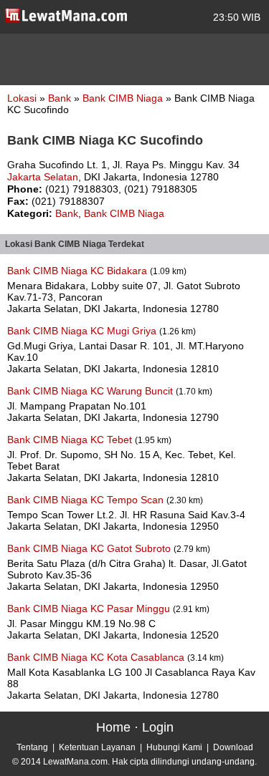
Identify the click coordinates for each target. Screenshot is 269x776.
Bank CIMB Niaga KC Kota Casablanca (97, 657)
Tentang (32, 747)
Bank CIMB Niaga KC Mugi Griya (83, 330)
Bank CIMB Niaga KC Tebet (71, 439)
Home (113, 727)
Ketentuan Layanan (97, 747)
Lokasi (22, 98)
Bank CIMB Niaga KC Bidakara (78, 270)
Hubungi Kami (174, 747)
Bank (61, 98)
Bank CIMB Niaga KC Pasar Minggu (90, 608)
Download (233, 747)
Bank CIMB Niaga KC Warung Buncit (91, 391)
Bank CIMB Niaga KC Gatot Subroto (90, 548)
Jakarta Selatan (42, 177)
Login (158, 727)
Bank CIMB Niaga (124, 98)
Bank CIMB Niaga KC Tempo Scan (86, 499)
